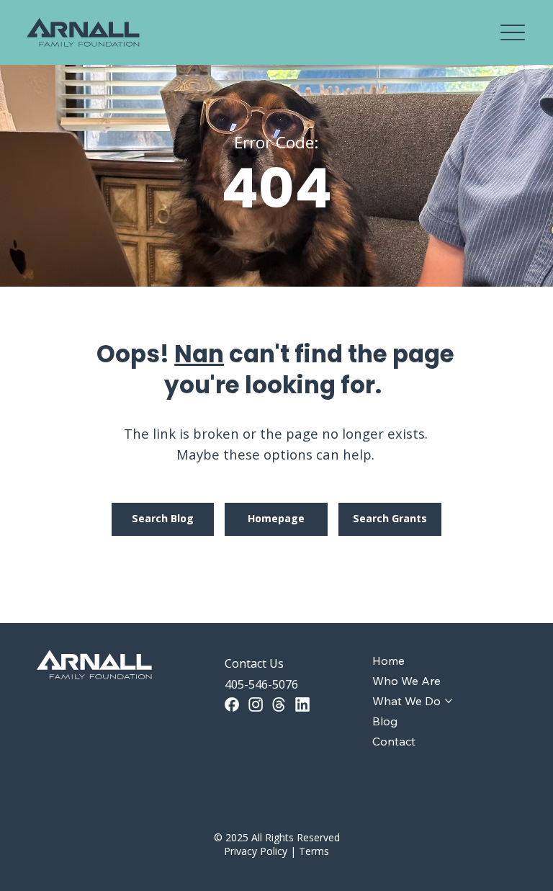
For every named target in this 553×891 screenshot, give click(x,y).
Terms (314, 851)
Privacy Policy (255, 851)
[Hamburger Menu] (513, 32)
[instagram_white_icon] (255, 704)
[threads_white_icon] (278, 704)
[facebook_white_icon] (232, 704)
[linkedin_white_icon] (302, 704)
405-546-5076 (261, 684)
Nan (199, 354)
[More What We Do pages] (448, 700)
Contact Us (254, 663)
